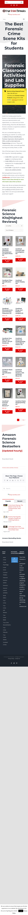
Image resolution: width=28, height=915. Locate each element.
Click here (14, 100)
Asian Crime (4, 558)
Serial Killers (4, 597)
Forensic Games (5, 581)
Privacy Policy (11, 658)
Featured (5, 577)
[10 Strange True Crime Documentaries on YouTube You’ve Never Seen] (5, 527)
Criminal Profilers (5, 574)
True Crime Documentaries (7, 624)
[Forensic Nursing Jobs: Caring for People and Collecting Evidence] (5, 517)
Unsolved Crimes (5, 643)
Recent (19, 501)
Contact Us (17, 658)
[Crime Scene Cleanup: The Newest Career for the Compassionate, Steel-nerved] (5, 505)
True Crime (4, 602)
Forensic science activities (8, 467)
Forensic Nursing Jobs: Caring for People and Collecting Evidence (14, 518)
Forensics (16, 467)
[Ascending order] (21, 225)
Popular (8, 501)
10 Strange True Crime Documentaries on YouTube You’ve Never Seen (16, 528)
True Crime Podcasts (5, 630)
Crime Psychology (6, 563)
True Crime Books (4, 618)
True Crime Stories (4, 637)
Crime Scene (4, 569)
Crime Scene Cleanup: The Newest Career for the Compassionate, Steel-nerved (15, 507)
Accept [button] (20, 911)
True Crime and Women (5, 609)
